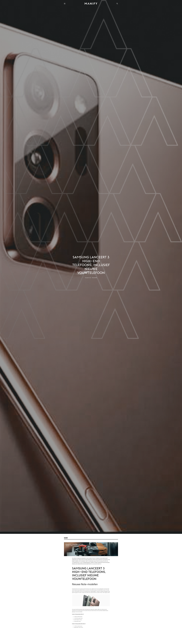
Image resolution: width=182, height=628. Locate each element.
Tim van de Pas (94, 277)
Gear (66, 538)
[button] (64, 3)
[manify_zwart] (91, 4)
